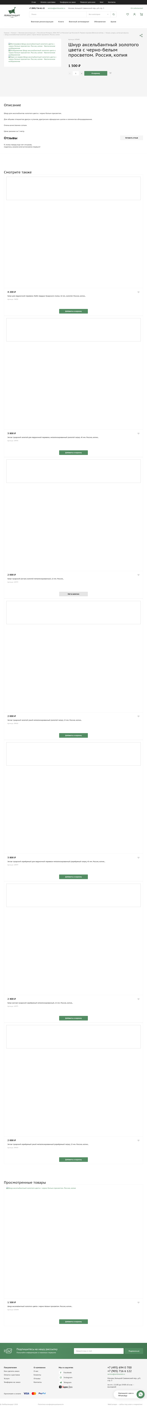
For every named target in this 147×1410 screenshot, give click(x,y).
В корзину (96, 73)
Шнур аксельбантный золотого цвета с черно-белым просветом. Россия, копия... (39, 1306)
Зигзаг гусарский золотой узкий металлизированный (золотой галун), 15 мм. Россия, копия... (44, 720)
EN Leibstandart (137, 8)
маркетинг (138, 1404)
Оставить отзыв (131, 138)
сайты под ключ (125, 1404)
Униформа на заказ (68, 2)
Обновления (100, 21)
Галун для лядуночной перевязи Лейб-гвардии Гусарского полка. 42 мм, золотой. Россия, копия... (46, 296)
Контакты (112, 2)
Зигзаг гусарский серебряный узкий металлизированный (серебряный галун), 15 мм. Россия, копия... (48, 1144)
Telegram (67, 1382)
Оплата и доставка (48, 2)
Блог (101, 2)
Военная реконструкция (42, 21)
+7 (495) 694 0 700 (119, 1367)
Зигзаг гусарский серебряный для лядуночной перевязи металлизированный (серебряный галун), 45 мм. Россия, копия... (56, 862)
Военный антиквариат (79, 21)
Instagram (68, 1377)
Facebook (68, 1372)
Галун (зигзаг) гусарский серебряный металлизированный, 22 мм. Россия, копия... (40, 1003)
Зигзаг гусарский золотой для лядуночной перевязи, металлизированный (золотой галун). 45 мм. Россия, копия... (53, 437)
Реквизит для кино (87, 2)
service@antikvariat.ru (56, 8)
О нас (34, 2)
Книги (61, 21)
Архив (113, 21)
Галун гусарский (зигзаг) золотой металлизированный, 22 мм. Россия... (35, 579)
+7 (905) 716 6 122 (119, 1371)
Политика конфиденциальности (51, 1404)
